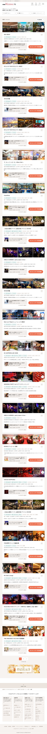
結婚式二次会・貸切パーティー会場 (23, 689)
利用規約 (9, 726)
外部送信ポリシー (27, 726)
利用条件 (13, 726)
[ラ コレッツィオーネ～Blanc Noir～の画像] (23, 155)
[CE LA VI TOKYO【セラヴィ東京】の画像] (23, 59)
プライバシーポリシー (20, 726)
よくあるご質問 (31, 728)
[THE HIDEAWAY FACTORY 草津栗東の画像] (23, 631)
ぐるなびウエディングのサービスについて (20, 728)
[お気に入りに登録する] (41, 34)
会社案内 (5, 726)
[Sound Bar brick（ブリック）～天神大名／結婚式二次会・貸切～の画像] (23, 599)
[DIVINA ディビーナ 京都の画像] (23, 439)
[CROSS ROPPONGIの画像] (23, 472)
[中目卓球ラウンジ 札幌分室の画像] (23, 536)
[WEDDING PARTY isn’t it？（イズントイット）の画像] (23, 377)
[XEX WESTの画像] (23, 27)
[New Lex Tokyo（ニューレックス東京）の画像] (23, 315)
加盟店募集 (41, 726)
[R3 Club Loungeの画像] (23, 568)
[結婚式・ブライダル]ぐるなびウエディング (9, 689)
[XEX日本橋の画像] (23, 91)
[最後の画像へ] (42, 27)
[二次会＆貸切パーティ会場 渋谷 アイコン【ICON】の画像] (23, 221)
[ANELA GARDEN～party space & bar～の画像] (23, 252)
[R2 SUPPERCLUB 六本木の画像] (23, 346)
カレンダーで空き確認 (36, 46)
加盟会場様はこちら (34, 726)
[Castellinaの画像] (23, 188)
